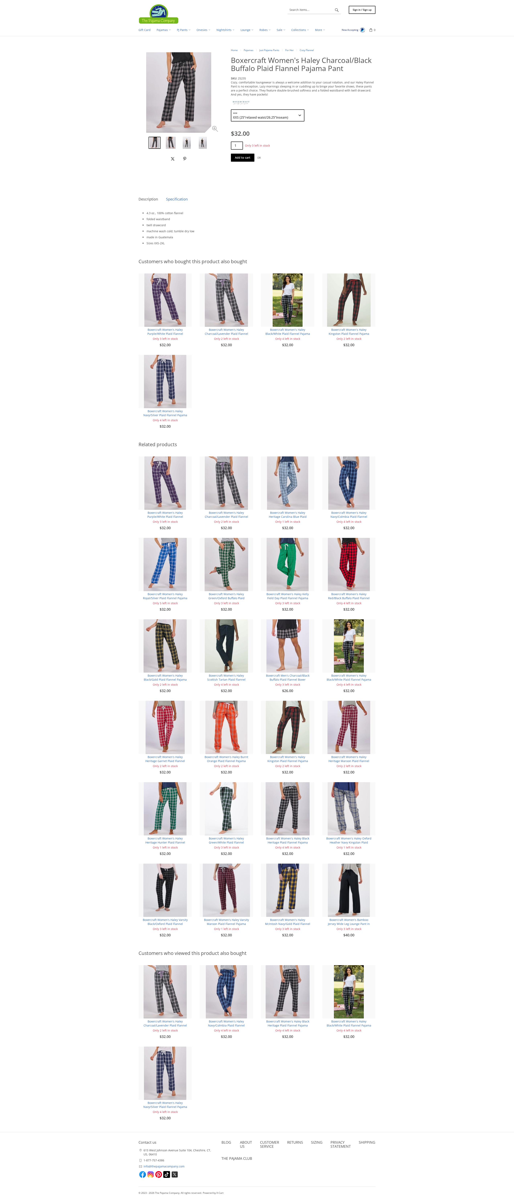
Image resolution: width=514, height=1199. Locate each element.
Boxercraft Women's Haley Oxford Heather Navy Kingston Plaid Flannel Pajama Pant (348, 842)
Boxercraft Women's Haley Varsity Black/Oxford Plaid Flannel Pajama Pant (165, 924)
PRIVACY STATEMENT (340, 1144)
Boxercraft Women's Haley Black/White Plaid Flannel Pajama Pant (287, 334)
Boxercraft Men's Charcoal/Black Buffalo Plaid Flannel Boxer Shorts (287, 679)
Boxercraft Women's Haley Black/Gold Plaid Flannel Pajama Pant (165, 679)
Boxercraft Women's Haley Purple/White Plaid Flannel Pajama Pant (165, 334)
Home (234, 50)
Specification (177, 199)
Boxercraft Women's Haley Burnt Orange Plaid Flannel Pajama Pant (226, 761)
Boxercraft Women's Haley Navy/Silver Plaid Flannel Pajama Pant (165, 415)
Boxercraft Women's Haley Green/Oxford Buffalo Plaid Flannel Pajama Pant (226, 598)
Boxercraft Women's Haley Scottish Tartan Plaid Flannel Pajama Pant (226, 679)
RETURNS (295, 1142)
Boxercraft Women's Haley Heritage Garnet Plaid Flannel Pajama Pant (165, 761)
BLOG (226, 1142)
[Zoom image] (215, 129)
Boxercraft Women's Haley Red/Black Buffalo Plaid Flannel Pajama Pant (349, 598)
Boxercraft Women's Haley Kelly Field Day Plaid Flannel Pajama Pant (287, 598)
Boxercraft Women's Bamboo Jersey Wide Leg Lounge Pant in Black (349, 924)
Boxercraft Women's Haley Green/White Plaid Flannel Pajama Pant (226, 842)
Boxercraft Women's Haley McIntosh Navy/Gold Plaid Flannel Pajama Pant (287, 924)
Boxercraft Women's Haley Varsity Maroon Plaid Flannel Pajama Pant (226, 924)
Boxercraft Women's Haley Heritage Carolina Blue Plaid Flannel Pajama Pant (288, 517)
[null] (173, 159)
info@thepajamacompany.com (164, 1166)
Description (148, 199)
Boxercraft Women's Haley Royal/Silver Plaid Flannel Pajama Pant (165, 598)
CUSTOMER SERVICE (269, 1144)
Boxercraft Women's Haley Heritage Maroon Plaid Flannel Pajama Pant (348, 761)
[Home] (159, 14)
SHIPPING (367, 1142)
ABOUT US (246, 1144)
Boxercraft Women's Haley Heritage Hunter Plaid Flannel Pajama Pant (165, 842)
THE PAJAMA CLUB (236, 1158)
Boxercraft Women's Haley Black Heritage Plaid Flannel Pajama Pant (287, 842)
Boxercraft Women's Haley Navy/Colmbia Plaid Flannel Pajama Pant (348, 517)
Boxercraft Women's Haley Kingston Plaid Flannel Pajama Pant (349, 334)
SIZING (316, 1142)
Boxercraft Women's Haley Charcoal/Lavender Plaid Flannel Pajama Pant (226, 334)
